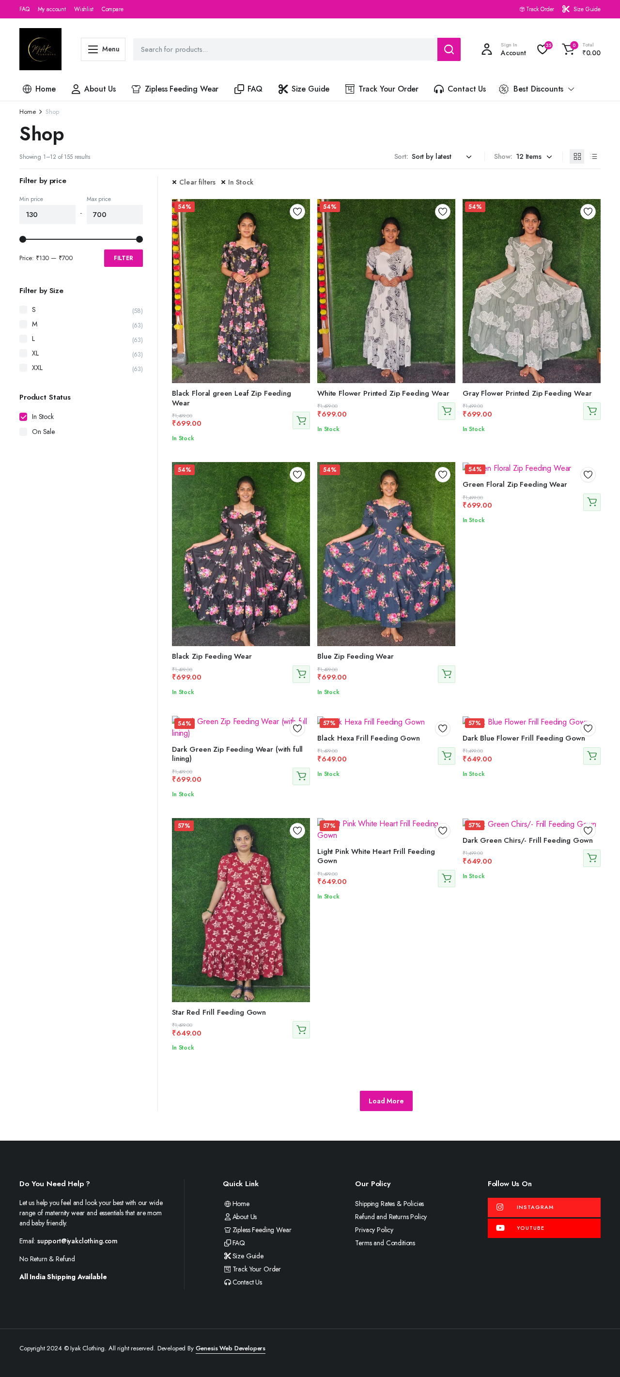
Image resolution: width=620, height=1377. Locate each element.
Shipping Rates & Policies (389, 1203)
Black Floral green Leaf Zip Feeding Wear (231, 398)
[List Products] (593, 156)
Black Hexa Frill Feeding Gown (368, 738)
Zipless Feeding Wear (182, 88)
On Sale (43, 431)
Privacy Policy (374, 1230)
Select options (301, 420)
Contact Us (467, 88)
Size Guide (587, 9)
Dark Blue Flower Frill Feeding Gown (524, 738)
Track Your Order (388, 88)
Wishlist (83, 9)
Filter (123, 258)
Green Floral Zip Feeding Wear (515, 484)
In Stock (241, 182)
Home (45, 88)
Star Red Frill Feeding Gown (219, 1012)
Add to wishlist (297, 211)
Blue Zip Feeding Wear (355, 656)
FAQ (24, 9)
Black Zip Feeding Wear (212, 656)
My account (52, 9)
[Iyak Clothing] (40, 49)
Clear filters (197, 182)
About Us (100, 88)
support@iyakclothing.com (77, 1241)
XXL (37, 367)
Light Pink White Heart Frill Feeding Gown (376, 856)
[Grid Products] (577, 156)
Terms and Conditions (385, 1243)
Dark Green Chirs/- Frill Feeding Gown (527, 840)
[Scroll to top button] (598, 1355)
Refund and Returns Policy (391, 1217)
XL (35, 353)
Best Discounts (538, 88)
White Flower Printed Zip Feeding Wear (383, 393)
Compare (113, 9)
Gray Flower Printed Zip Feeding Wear (527, 393)
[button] (580, 49)
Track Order (540, 9)
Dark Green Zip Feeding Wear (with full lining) (237, 754)
